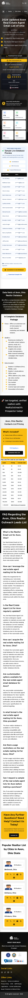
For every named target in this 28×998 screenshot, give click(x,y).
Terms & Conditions (13, 981)
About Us (3, 981)
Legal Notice (4, 987)
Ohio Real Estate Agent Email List (14, 42)
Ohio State (18, 11)
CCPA (11, 984)
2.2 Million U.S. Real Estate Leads (14, 38)
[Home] (3, 11)
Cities (25, 11)
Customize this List (14, 453)
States (10, 11)
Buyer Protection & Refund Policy (10, 989)
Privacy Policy (5, 984)
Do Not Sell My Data (15, 987)
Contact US (14, 835)
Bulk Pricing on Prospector (18, 505)
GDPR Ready (18, 984)
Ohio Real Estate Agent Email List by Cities (15, 46)
